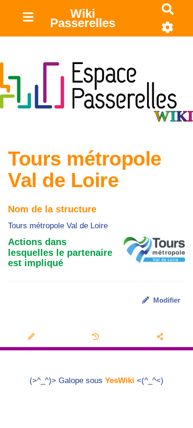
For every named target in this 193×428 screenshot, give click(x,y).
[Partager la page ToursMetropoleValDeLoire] (161, 337)
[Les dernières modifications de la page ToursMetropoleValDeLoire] (96, 337)
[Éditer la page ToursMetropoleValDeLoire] (32, 337)
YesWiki (119, 380)
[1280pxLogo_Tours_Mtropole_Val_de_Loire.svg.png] (149, 254)
